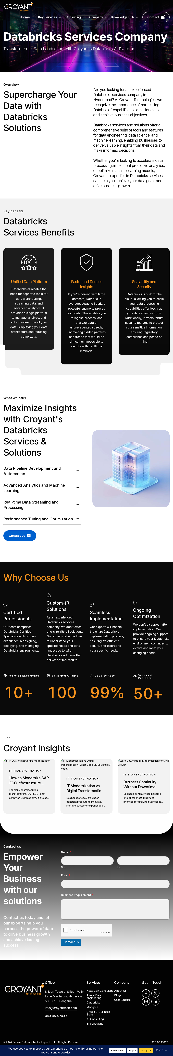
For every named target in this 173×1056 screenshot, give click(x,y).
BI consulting (94, 1023)
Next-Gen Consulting (99, 990)
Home (25, 17)
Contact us (13, 917)
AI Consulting (95, 1019)
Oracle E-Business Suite (98, 1013)
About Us (120, 990)
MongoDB (93, 1007)
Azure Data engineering (93, 997)
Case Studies (122, 999)
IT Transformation (25, 770)
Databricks (93, 1002)
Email (65, 875)
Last (119, 867)
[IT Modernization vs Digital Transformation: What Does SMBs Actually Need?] (86, 768)
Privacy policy (160, 1041)
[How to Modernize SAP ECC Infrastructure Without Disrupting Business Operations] (26, 760)
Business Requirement (77, 895)
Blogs (117, 995)
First (63, 867)
